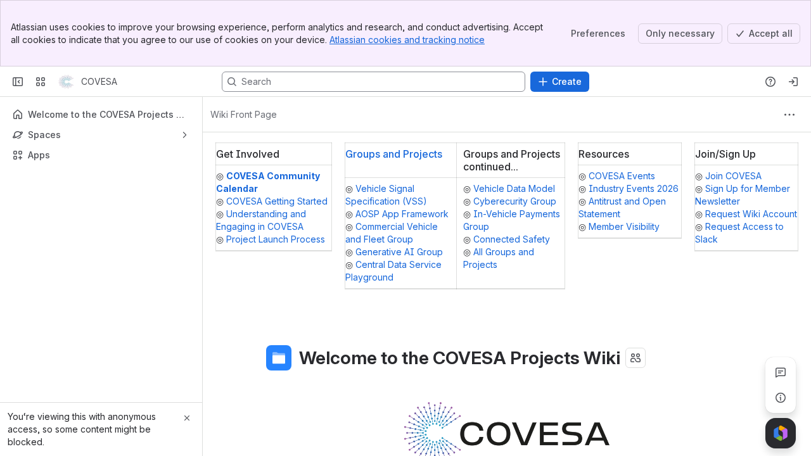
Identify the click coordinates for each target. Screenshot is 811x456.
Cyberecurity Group (514, 201)
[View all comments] (780, 372)
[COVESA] (66, 82)
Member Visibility (624, 226)
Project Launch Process (275, 239)
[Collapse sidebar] (18, 82)
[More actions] (789, 114)
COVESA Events (622, 175)
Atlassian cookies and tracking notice (407, 39)
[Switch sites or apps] (40, 82)
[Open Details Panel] (780, 398)
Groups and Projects (393, 154)
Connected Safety (511, 239)
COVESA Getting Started (277, 201)
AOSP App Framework (402, 213)
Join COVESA (733, 175)
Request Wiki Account (751, 213)
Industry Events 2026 (634, 188)
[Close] (187, 418)
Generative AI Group (399, 251)
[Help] (770, 82)
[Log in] (793, 82)
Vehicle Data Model (514, 188)
